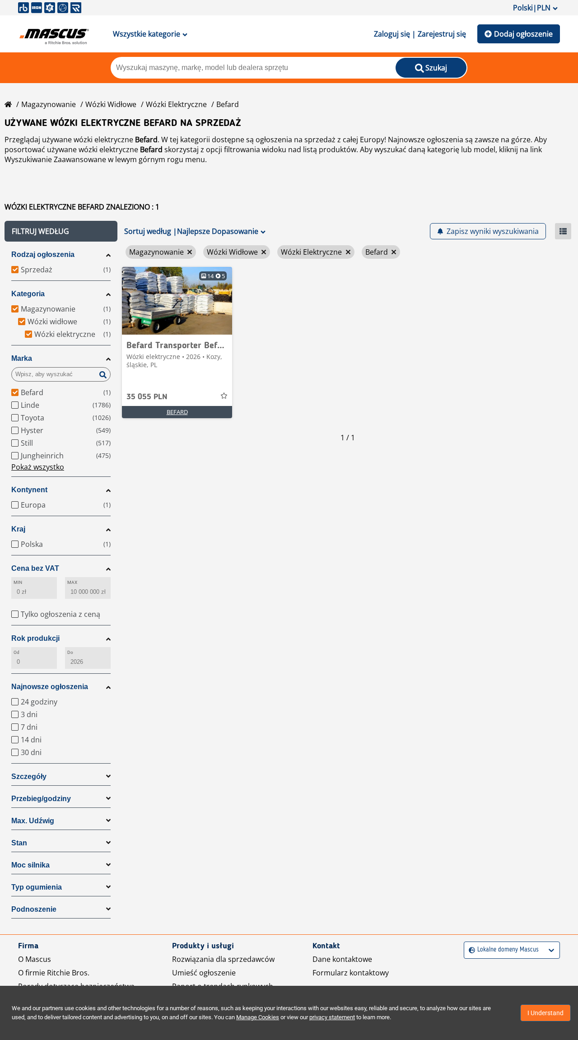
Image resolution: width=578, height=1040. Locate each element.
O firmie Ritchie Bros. (53, 973)
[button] (61, 231)
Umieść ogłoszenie (204, 973)
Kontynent (29, 490)
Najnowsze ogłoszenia (49, 686)
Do (70, 652)
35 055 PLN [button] (147, 397)
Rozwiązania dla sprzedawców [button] (223, 959)
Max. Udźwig (32, 821)
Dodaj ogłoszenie (523, 34)
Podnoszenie (33, 909)
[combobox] (470, 950)
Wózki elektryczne (176, 104)
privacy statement (332, 1017)
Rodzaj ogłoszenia (43, 254)
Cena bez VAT (35, 568)
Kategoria (28, 294)
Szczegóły (29, 776)
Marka (21, 358)
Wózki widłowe (110, 104)
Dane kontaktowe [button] (342, 959)
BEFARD (177, 412)
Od (16, 652)
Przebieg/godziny (41, 798)
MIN (18, 582)
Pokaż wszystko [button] (37, 467)
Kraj (18, 529)
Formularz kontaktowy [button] (350, 973)
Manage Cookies (257, 1017)
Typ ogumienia (36, 887)
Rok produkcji (35, 638)
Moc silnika (30, 865)
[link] (177, 301)
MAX (72, 582)
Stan (19, 843)
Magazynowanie (48, 104)
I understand (545, 1013)
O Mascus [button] (34, 959)
